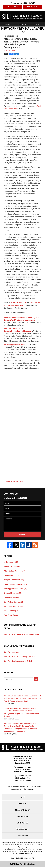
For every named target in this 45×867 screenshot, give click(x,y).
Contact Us (22, 24)
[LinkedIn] (22, 545)
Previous (8, 482)
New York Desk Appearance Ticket (18, 661)
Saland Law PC (29, 858)
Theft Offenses (35, 302)
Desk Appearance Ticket (19, 302)
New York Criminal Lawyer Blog (22, 16)
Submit (22, 534)
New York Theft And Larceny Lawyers (19, 657)
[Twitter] (16, 545)
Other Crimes (11, 611)
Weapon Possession (14, 580)
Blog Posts (22, 836)
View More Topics (11, 615)
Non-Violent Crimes (14, 602)
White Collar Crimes (14, 571)
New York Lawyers (11, 652)
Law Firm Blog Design (22, 864)
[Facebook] (10, 545)
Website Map (22, 829)
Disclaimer (22, 816)
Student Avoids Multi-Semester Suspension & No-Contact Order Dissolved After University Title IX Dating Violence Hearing (22, 698)
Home (7, 24)
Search (36, 679)
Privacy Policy (22, 810)
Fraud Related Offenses (15, 584)
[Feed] (35, 545)
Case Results (11, 575)
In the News (11, 562)
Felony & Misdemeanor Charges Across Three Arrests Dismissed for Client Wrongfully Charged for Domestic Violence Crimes (21, 712)
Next (22, 482)
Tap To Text (32, 7)
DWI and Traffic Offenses (16, 606)
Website (22, 804)
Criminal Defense (13, 593)
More (37, 24)
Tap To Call (12, 7)
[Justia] (29, 545)
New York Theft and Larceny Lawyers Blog (21, 634)
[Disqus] (22, 395)
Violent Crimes (12, 567)
